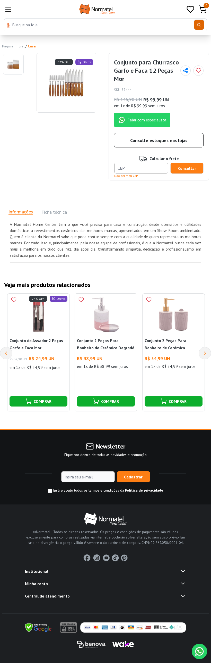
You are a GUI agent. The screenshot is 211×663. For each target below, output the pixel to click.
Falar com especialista (146, 119)
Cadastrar (133, 476)
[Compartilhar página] (185, 70)
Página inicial (13, 46)
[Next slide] (205, 353)
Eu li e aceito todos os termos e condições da (107, 490)
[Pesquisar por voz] (8, 25)
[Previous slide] (6, 353)
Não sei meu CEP (126, 176)
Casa (32, 46)
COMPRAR (42, 401)
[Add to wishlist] (198, 70)
